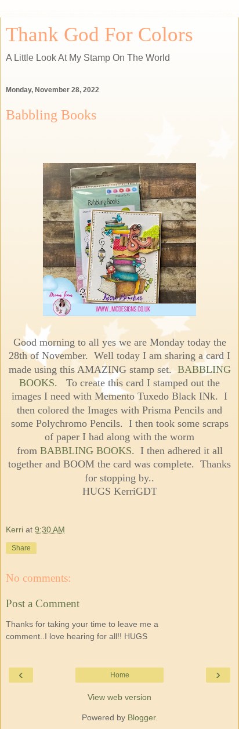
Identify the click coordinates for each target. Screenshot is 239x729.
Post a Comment (42, 603)
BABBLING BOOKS (86, 450)
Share (21, 548)
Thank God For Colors (99, 34)
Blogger (141, 717)
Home (119, 675)
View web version (119, 697)
